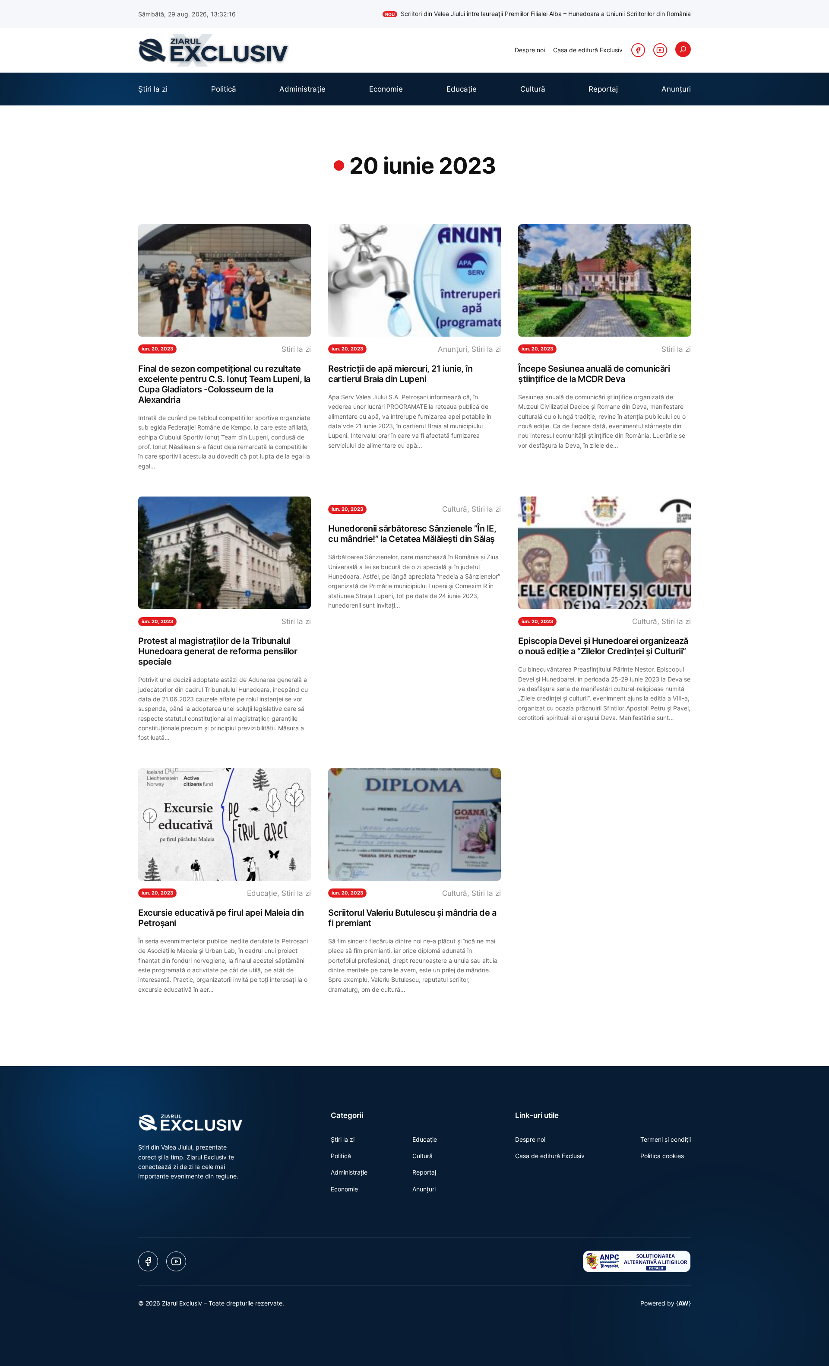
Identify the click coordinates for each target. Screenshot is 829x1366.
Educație (262, 893)
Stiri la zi (296, 349)
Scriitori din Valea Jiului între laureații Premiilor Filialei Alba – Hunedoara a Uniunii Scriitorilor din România (538, 13)
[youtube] (660, 50)
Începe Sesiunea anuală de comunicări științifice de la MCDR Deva (594, 373)
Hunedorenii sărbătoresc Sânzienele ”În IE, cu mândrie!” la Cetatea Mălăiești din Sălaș (412, 533)
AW (683, 1303)
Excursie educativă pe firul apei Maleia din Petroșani (221, 917)
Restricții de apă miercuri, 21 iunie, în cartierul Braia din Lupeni (400, 373)
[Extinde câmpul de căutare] (683, 49)
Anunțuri (452, 349)
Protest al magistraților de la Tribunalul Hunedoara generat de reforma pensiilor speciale (217, 651)
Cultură (454, 509)
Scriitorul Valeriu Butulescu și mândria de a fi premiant (412, 917)
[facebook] (638, 50)
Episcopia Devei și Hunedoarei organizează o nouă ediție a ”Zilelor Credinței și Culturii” (603, 646)
